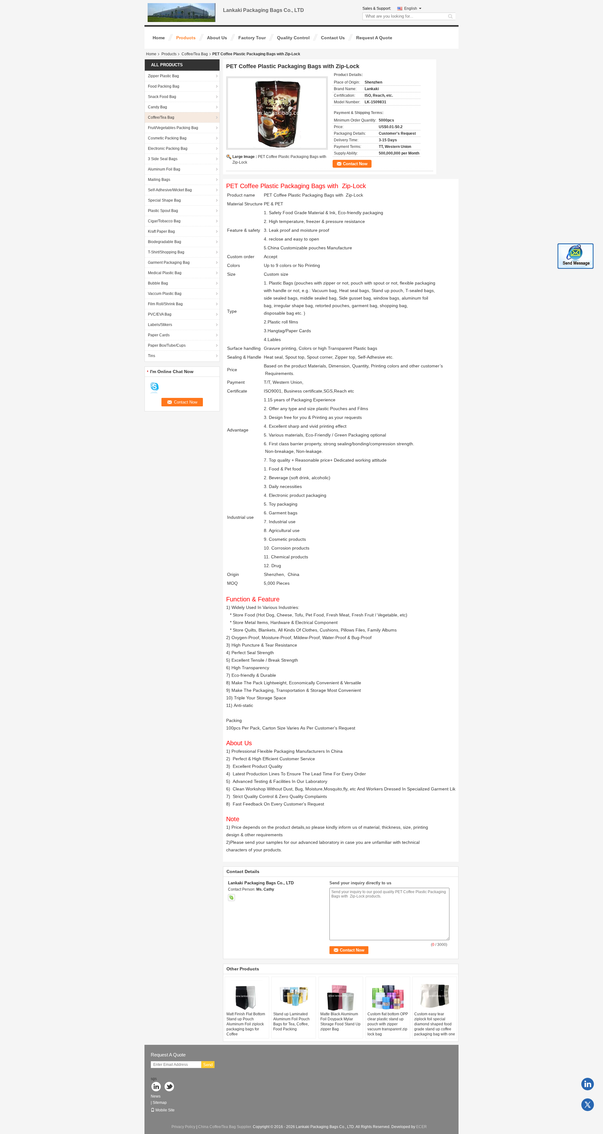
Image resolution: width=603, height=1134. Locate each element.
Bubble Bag (158, 283)
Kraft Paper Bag (161, 231)
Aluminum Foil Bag (164, 169)
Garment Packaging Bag (169, 262)
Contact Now (355, 163)
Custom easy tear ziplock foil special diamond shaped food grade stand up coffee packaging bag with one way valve (434, 1026)
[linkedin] (587, 1084)
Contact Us (333, 37)
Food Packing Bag (163, 86)
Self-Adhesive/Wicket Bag (170, 190)
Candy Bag (157, 107)
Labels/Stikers (160, 325)
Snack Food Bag (162, 97)
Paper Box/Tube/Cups (167, 345)
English (410, 8)
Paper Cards (159, 335)
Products (186, 37)
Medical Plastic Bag (165, 273)
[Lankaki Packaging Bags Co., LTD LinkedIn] (156, 1087)
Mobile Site (165, 1110)
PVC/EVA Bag (159, 314)
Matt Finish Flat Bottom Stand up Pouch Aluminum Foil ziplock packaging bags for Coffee (245, 1024)
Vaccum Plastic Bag (165, 293)
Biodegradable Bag (164, 242)
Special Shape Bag (164, 200)
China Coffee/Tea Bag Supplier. (225, 1127)
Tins (151, 356)
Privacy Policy (183, 1127)
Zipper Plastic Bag (163, 76)
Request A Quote (374, 37)
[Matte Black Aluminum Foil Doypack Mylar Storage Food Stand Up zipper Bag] (341, 996)
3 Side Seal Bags (162, 159)
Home (159, 37)
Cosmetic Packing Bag (167, 138)
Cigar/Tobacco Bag (164, 221)
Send (208, 1064)
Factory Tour (252, 37)
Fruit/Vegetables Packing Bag (173, 128)
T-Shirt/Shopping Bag (166, 252)
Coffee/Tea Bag (195, 54)
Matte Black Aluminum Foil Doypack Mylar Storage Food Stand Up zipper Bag (340, 1021)
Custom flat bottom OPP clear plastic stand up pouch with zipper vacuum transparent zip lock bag (387, 1024)
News (155, 1096)
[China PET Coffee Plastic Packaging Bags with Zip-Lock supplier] (277, 113)
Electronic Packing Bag (167, 148)
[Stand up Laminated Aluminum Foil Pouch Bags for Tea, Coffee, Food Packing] (294, 996)
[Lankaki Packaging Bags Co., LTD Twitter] (169, 1087)
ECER (421, 1127)
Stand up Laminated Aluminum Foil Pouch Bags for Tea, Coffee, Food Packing (291, 1021)
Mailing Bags (159, 179)
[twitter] (587, 1105)
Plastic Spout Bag (163, 211)
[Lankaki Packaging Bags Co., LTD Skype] (231, 897)
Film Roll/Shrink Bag (165, 304)
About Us (217, 37)
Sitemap (160, 1102)
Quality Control (293, 37)
